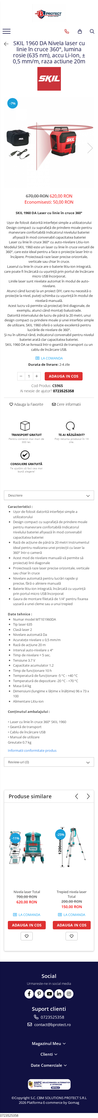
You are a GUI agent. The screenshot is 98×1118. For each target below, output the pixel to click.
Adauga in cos (63, 376)
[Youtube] (49, 993)
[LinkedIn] (59, 993)
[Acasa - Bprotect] (49, 13)
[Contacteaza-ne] (67, 31)
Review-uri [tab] (18, 762)
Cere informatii (68, 404)
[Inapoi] (4, 44)
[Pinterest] (39, 993)
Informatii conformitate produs (32, 750)
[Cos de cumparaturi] (79, 31)
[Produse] (7, 33)
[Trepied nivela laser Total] (71, 847)
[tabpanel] (49, 142)
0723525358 (52, 1017)
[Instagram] (68, 993)
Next (90, 148)
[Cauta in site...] (92, 31)
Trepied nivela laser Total (72, 894)
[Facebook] (29, 993)
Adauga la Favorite (28, 404)
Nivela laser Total (27, 891)
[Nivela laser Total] (27, 847)
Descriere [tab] (15, 495)
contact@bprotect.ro (52, 1024)
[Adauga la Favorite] (27, 936)
